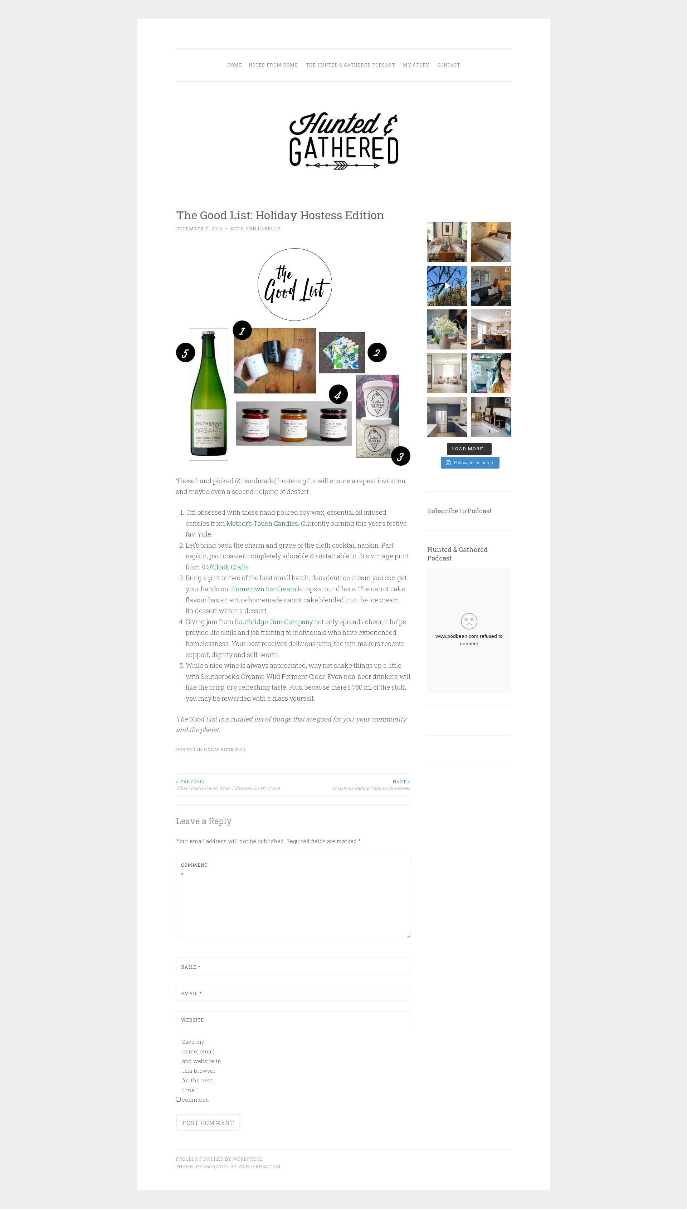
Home (234, 65)
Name (190, 967)
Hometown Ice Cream (263, 588)
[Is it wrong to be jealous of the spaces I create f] (447, 373)
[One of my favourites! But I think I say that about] (491, 329)
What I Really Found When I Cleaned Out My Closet (228, 784)
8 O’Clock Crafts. (227, 567)
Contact (448, 65)
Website (192, 1020)
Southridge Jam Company (274, 621)
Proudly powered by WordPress (219, 1159)
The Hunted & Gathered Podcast (350, 65)
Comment (194, 869)
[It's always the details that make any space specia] (491, 417)
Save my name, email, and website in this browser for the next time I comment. (201, 1070)
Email (191, 993)
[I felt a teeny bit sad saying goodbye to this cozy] (491, 242)
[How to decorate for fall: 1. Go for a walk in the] (447, 286)
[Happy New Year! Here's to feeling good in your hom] (447, 329)
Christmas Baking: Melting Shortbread (371, 784)
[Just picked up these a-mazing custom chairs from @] (491, 373)
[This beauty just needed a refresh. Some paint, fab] (491, 286)
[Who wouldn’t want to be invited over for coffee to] (447, 242)
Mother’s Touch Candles (262, 523)
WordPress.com (259, 1166)
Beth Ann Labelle (256, 228)
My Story (416, 65)
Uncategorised (224, 749)
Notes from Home (273, 65)
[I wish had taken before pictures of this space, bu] (447, 417)
